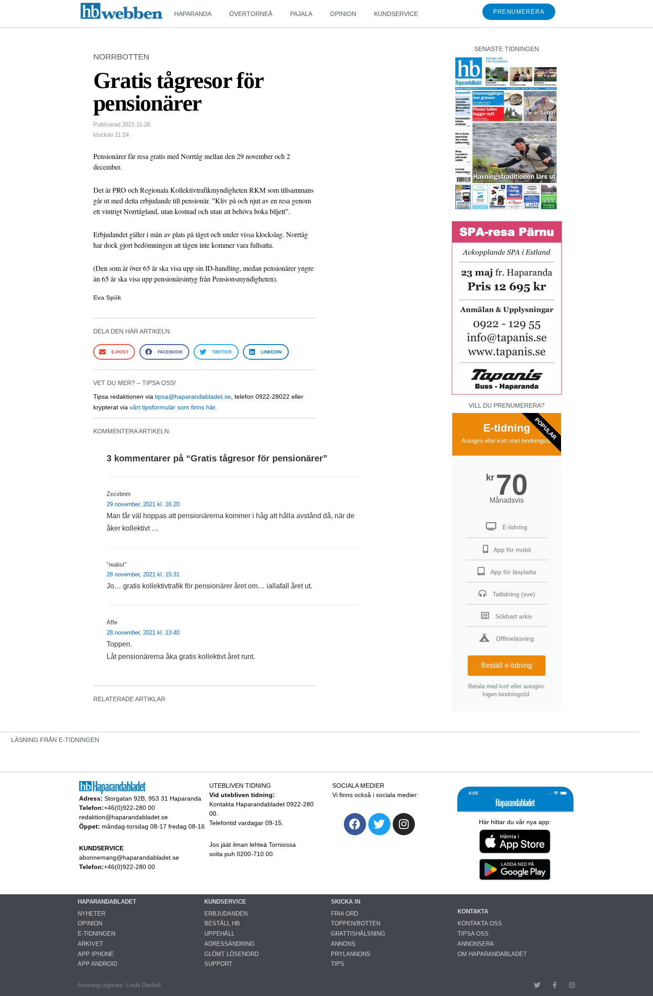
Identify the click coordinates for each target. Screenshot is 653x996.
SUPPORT (218, 963)
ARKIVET (90, 943)
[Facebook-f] (554, 985)
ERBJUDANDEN (225, 913)
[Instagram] (404, 824)
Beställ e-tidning (506, 665)
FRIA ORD (344, 913)
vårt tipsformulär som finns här (172, 407)
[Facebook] (355, 824)
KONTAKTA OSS (480, 923)
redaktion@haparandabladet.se (123, 817)
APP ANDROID (97, 963)
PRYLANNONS (350, 954)
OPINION (343, 13)
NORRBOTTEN (121, 56)
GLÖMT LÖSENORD (231, 954)
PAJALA (301, 13)
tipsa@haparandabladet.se (193, 396)
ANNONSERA (476, 943)
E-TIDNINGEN (96, 933)
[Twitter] (379, 824)
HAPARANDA (192, 13)
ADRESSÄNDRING (229, 943)
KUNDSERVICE (396, 13)
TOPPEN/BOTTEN (355, 923)
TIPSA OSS (473, 933)
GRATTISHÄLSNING (358, 933)
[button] (114, 352)
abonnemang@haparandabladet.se (129, 857)
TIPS (337, 963)
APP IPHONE (96, 954)
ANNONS (343, 943)
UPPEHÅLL (219, 933)
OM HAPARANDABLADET (492, 954)
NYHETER (91, 913)
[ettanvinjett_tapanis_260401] (506, 393)
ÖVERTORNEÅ (250, 13)
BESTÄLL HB (222, 923)
